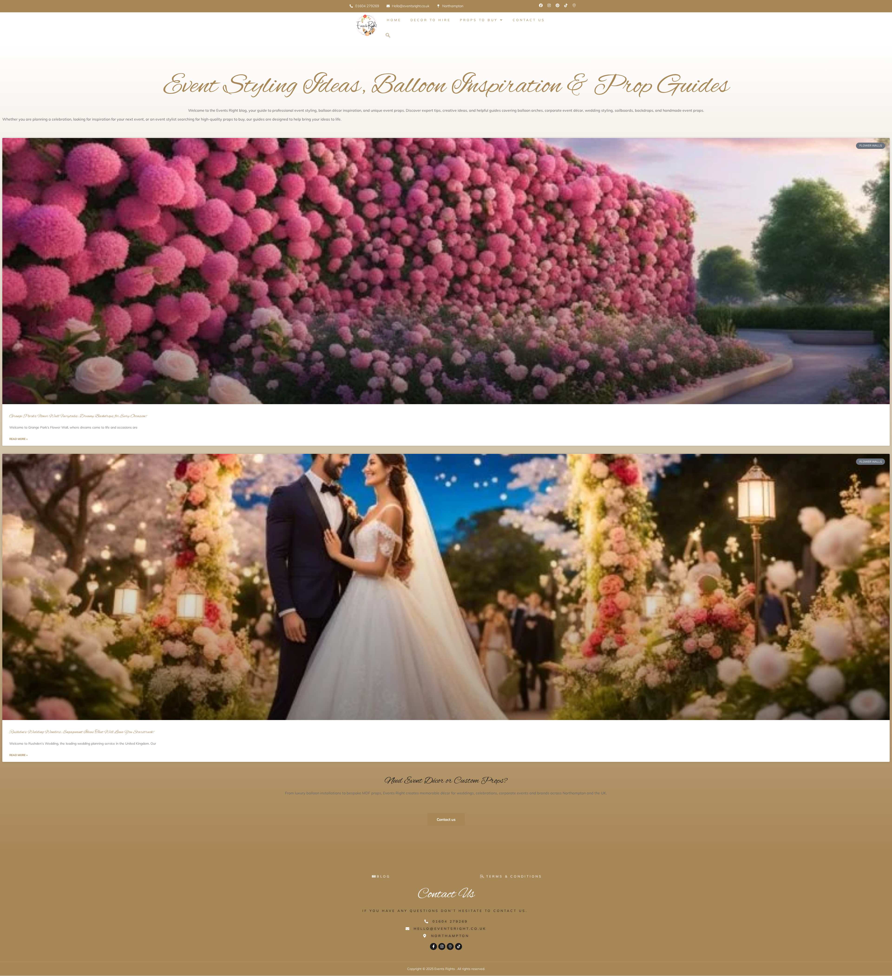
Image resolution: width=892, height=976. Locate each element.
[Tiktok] (566, 5)
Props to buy (479, 20)
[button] (388, 35)
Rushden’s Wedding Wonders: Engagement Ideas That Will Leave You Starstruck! (81, 732)
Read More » (18, 439)
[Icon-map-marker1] (574, 5)
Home (394, 20)
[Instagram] (549, 5)
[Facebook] (541, 5)
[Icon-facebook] (433, 946)
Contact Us (529, 20)
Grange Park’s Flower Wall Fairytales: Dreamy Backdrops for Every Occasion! (78, 416)
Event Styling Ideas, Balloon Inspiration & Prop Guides (446, 86)
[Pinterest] (557, 5)
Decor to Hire (430, 20)
